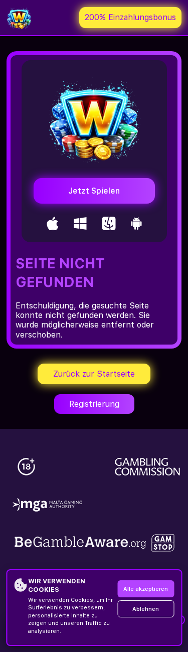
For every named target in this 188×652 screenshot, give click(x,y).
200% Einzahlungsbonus (130, 17)
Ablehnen (145, 609)
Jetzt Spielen (94, 191)
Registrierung (94, 404)
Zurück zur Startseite (94, 374)
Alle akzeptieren (145, 589)
